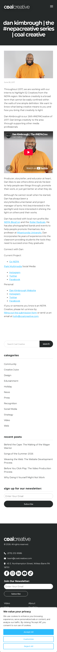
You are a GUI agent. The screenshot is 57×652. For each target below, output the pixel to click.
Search (46, 344)
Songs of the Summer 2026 (18, 453)
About (31, 603)
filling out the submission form (20, 313)
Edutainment (11, 381)
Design (7, 375)
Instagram (14, 272)
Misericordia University (29, 232)
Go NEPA (14, 261)
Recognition (10, 403)
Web (6, 426)
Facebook (14, 279)
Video (7, 420)
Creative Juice (11, 369)
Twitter (13, 276)
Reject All (28, 646)
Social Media (10, 409)
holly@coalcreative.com (26, 316)
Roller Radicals (37, 222)
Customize (28, 639)
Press (7, 397)
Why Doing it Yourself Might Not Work (24, 477)
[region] (28, 629)
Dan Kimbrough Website (22, 290)
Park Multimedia (13, 266)
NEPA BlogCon (12, 222)
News (7, 392)
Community (10, 364)
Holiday (8, 386)
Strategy (8, 414)
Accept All (28, 632)
